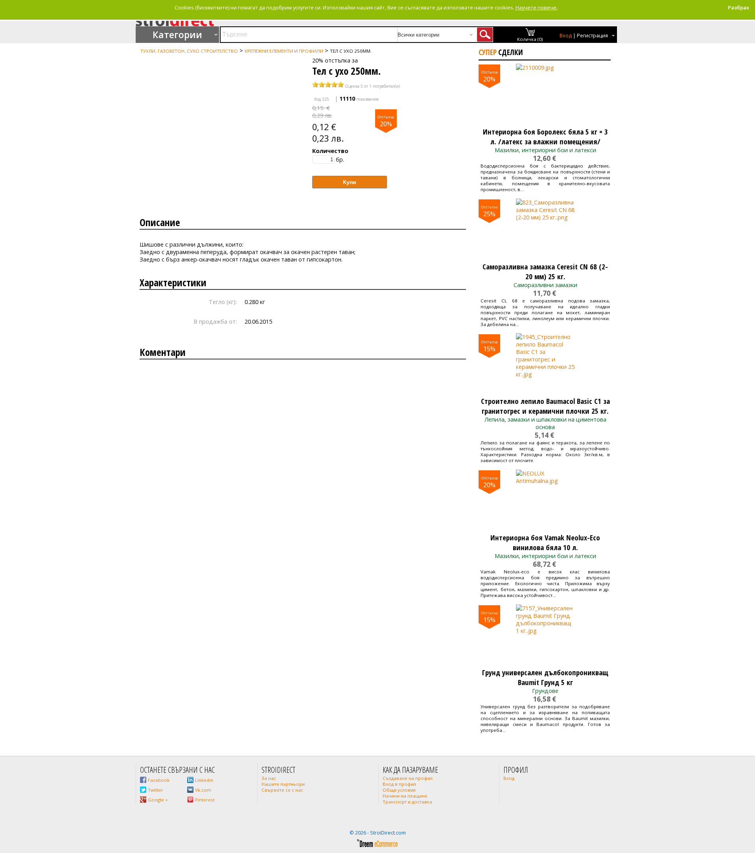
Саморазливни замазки (545, 285)
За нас (268, 778)
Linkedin (204, 780)
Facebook (158, 780)
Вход (566, 35)
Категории (177, 34)
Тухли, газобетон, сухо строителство (189, 51)
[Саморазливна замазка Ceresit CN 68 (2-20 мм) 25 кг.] (545, 228)
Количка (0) (530, 39)
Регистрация (592, 35)
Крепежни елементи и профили (284, 51)
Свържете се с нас (282, 790)
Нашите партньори (283, 784)
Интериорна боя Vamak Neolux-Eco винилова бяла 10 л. (545, 542)
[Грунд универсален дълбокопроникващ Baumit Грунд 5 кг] (545, 633)
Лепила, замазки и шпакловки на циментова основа (545, 423)
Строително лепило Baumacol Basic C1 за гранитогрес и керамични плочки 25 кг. (545, 406)
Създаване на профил (408, 778)
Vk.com (203, 790)
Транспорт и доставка (407, 802)
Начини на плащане (405, 796)
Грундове (545, 691)
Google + (158, 800)
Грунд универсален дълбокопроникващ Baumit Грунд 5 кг (545, 677)
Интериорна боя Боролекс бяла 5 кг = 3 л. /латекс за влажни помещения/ (545, 136)
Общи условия (399, 790)
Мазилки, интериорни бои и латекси (545, 150)
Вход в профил (399, 784)
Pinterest (205, 800)
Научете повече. (537, 7)
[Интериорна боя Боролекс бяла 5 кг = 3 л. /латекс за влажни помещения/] (545, 93)
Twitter (155, 790)
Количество (330, 151)
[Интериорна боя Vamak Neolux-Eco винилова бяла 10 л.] (545, 499)
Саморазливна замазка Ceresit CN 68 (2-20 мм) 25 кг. (545, 271)
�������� (151, 58)
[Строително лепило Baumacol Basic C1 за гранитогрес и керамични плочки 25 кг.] (545, 362)
